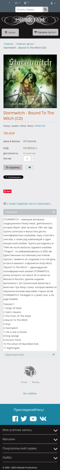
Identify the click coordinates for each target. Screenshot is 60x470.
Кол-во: (7, 158)
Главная (8, 43)
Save (9, 191)
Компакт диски (25, 43)
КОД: (6, 148)
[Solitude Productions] (30, 20)
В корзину (13, 167)
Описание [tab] (11, 212)
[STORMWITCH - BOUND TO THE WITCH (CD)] (30, 81)
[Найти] (45, 9)
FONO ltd (40, 125)
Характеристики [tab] (14, 354)
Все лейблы (30, 393)
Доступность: (10, 153)
